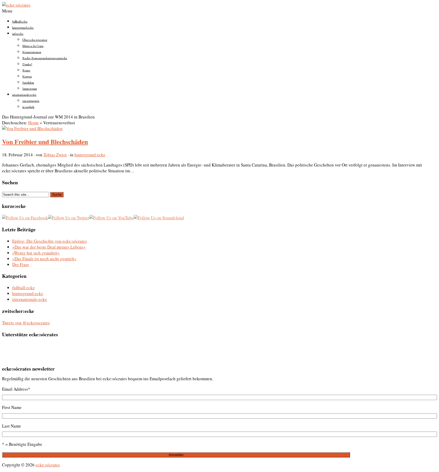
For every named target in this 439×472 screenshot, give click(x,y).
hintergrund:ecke (23, 28)
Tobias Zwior (55, 155)
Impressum (29, 89)
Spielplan (28, 83)
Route (26, 70)
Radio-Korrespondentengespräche (44, 58)
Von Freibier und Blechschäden (45, 141)
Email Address (16, 389)
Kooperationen (31, 52)
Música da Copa (32, 46)
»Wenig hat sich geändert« (36, 253)
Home (33, 123)
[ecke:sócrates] (16, 5)
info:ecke (17, 34)
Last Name (11, 426)
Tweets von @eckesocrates (26, 323)
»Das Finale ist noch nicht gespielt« (44, 259)
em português (30, 101)
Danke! (27, 64)
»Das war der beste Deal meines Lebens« (49, 247)
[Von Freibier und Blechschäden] (32, 128)
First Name (12, 407)
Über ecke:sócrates (34, 40)
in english (28, 107)
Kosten (27, 76)
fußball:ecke (19, 22)
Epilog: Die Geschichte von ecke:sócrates (49, 241)
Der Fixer (20, 264)
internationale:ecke (24, 95)
